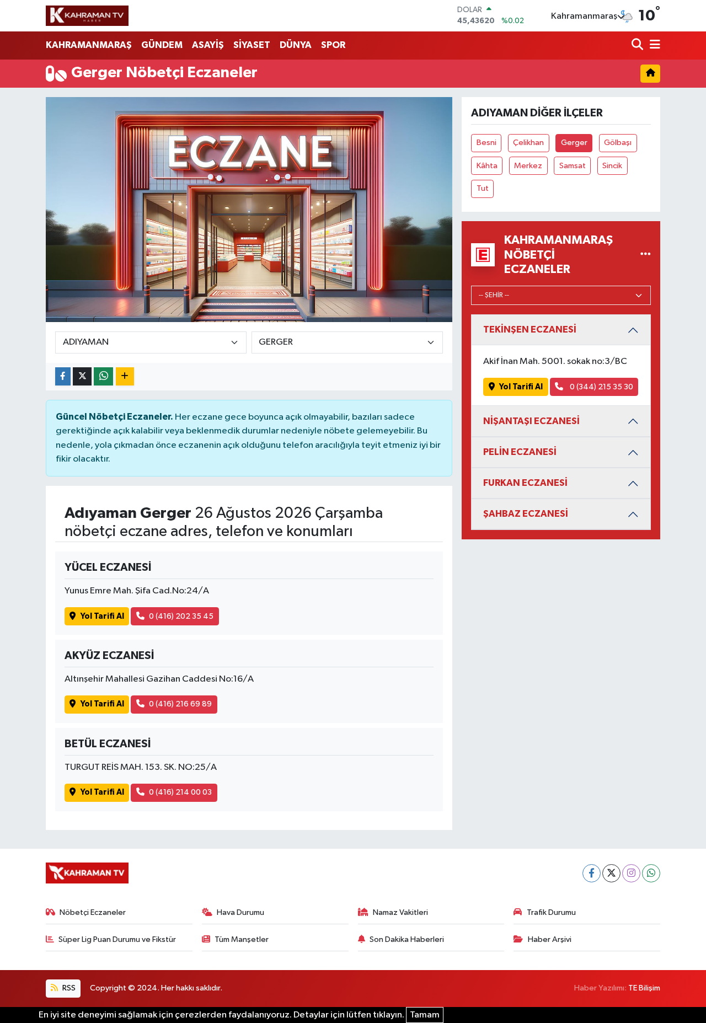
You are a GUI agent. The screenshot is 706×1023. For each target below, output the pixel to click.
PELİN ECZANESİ (520, 452)
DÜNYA (296, 45)
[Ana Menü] (653, 45)
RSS (68, 988)
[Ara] (638, 45)
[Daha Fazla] (125, 376)
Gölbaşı (618, 142)
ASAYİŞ (208, 45)
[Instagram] (631, 873)
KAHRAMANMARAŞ (89, 45)
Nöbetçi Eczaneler (93, 912)
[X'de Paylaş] (82, 376)
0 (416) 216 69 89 (180, 704)
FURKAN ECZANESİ (525, 483)
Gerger (574, 142)
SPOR (333, 45)
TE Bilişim (644, 988)
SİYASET (251, 45)
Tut (483, 188)
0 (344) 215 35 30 (600, 387)
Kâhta (487, 166)
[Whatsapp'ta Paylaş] (103, 376)
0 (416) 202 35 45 (181, 616)
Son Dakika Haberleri (407, 939)
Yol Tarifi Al (102, 616)
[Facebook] (591, 873)
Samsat (572, 166)
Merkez (528, 166)
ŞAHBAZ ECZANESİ (525, 513)
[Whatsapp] (651, 873)
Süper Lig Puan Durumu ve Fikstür (117, 939)
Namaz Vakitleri (400, 912)
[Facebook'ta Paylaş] (63, 376)
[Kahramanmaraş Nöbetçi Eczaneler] (645, 254)
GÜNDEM (162, 45)
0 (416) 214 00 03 (180, 792)
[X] (611, 873)
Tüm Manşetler (242, 939)
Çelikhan (528, 142)
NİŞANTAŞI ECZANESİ (531, 421)
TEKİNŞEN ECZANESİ (529, 329)
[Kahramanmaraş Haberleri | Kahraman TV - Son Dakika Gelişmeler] (87, 15)
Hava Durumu (240, 912)
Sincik (612, 166)
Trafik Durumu (551, 912)
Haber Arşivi (549, 939)
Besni (486, 142)
